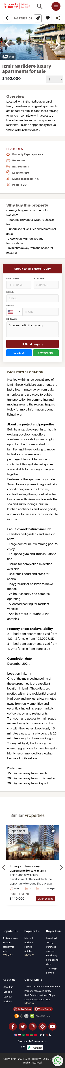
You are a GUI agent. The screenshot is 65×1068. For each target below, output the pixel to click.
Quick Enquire (45, 898)
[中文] (28, 1035)
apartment (37, 154)
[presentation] (4, 868)
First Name (13, 278)
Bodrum (28, 942)
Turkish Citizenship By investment (42, 986)
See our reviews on (32, 1041)
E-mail (10, 292)
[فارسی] (32, 1035)
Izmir (27, 172)
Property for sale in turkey (37, 990)
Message (11, 319)
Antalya (28, 951)
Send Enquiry (33, 344)
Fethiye (28, 946)
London (7, 991)
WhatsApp (47, 352)
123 (37, 178)
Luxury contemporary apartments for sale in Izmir (28, 868)
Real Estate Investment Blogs (39, 995)
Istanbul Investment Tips (37, 999)
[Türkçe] (36, 1035)
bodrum (7, 1001)
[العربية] (24, 1035)
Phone (10, 305)
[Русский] (20, 1035)
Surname (39, 278)
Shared (23, 184)
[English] (16, 1035)
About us (8, 986)
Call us (20, 352)
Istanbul (28, 938)
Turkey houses (10, 938)
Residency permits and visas (52, 959)
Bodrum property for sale (9, 947)
